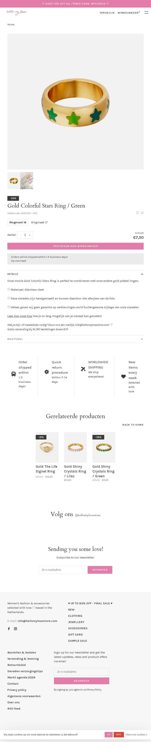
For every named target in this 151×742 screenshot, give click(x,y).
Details (12, 274)
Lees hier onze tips (19, 316)
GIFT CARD (75, 634)
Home (10, 24)
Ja (108, 734)
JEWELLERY (76, 622)
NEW (71, 609)
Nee (118, 734)
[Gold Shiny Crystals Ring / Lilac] (75, 447)
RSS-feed (13, 708)
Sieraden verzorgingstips (25, 671)
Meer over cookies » (136, 734)
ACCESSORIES (77, 628)
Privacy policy (16, 690)
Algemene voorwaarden (24, 696)
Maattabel (15, 339)
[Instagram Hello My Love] (15, 629)
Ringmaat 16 (17, 222)
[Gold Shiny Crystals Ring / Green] (103, 447)
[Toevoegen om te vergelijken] (142, 213)
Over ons (13, 702)
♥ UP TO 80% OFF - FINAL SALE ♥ (90, 603)
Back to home (133, 424)
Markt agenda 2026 (21, 677)
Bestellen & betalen (21, 652)
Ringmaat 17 (39, 222)
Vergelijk (107, 12)
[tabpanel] (75, 101)
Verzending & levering (23, 658)
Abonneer (100, 569)
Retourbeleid (16, 665)
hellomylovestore (88, 515)
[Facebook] (8, 629)
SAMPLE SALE (77, 640)
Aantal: (11, 235)
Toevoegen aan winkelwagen (75, 246)
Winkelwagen (129, 12)
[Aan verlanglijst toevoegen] (138, 213)
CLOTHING (75, 616)
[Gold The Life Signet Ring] (47, 447)
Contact (13, 683)
